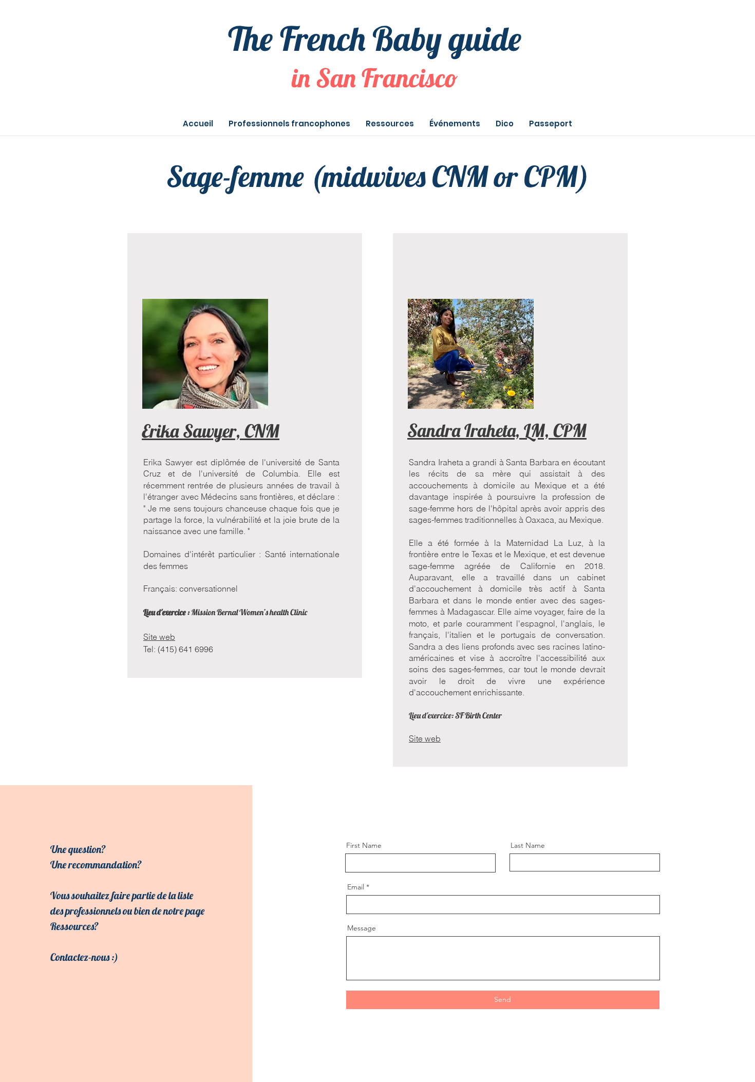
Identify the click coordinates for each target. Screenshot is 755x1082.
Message (361, 928)
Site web (425, 738)
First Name (364, 845)
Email (355, 886)
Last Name (528, 845)
